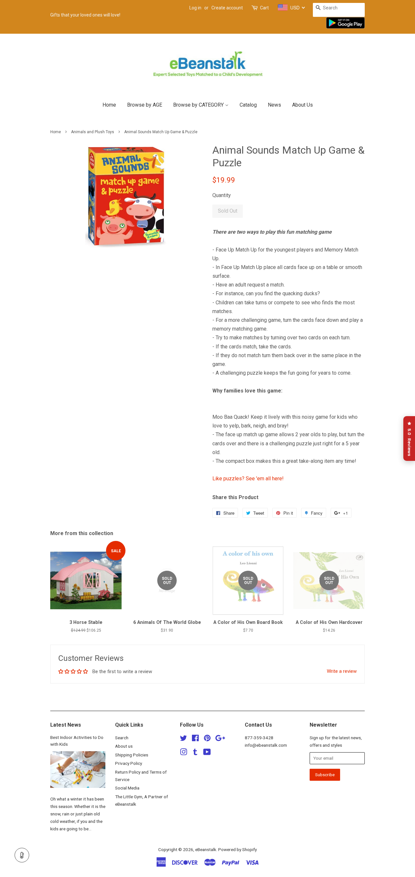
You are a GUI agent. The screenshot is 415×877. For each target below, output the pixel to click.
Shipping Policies (131, 754)
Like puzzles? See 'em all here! (248, 478)
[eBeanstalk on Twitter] (183, 739)
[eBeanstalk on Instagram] (183, 753)
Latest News (65, 725)
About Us (302, 105)
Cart (264, 7)
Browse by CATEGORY (199, 105)
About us (124, 746)
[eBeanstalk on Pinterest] (207, 739)
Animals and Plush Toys (92, 132)
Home (109, 105)
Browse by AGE (144, 105)
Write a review (342, 671)
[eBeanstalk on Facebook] (195, 739)
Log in (195, 7)
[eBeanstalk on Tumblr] (195, 753)
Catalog (248, 105)
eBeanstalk (205, 849)
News (274, 105)
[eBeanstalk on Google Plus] (220, 739)
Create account (227, 7)
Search (121, 737)
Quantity (221, 195)
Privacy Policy (128, 763)
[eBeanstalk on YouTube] (207, 753)
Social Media (127, 787)
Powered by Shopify (237, 849)
